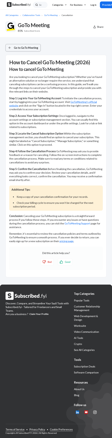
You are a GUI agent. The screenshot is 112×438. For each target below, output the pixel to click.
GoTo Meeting (51, 15)
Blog (76, 395)
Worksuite (80, 325)
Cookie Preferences (61, 429)
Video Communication (86, 331)
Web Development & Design (86, 317)
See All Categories (84, 349)
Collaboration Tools (31, 15)
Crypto (78, 343)
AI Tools (78, 337)
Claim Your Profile (39, 314)
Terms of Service (15, 429)
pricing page (67, 241)
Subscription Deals (84, 366)
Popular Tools (81, 300)
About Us (79, 389)
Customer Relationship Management (87, 308)
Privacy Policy (37, 429)
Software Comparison (86, 372)
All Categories (12, 15)
